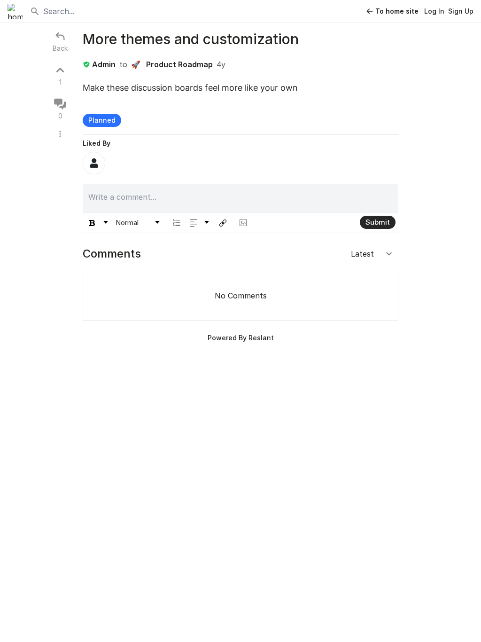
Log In (434, 11)
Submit (377, 222)
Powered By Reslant (241, 338)
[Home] (15, 11)
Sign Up (460, 11)
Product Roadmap (172, 64)
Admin (104, 64)
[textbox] (241, 197)
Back (60, 48)
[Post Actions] (60, 134)
